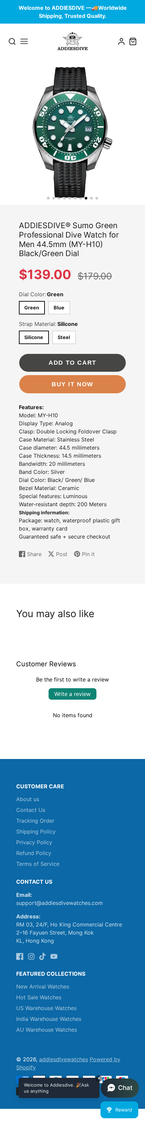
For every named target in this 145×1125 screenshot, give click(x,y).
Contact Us (30, 810)
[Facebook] (20, 956)
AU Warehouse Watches (46, 1029)
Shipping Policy (36, 831)
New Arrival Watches (42, 986)
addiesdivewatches (63, 1059)
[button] (48, 198)
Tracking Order (35, 820)
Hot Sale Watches (38, 997)
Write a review (72, 694)
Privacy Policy (34, 842)
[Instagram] (31, 956)
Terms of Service (37, 863)
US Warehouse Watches (46, 1008)
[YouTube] (54, 956)
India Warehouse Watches (48, 1018)
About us (27, 799)
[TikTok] (42, 956)
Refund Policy (33, 853)
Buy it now (72, 384)
